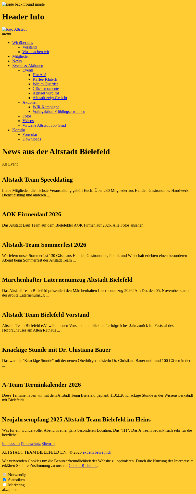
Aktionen (30, 102)
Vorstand (29, 47)
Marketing (16, 485)
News (17, 61)
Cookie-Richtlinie (83, 465)
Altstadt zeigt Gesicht (50, 98)
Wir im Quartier (45, 84)
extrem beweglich (97, 452)
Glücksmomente (46, 88)
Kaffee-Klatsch (45, 79)
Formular (29, 134)
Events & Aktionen (27, 65)
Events (27, 70)
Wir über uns (22, 42)
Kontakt (18, 130)
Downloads (31, 139)
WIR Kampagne (46, 107)
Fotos (26, 116)
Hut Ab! (39, 75)
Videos (28, 121)
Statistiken (16, 480)
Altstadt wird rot (46, 93)
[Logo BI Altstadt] (14, 29)
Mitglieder (20, 56)
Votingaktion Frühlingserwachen (59, 111)
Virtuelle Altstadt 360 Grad (44, 125)
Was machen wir (35, 52)
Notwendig (17, 475)
